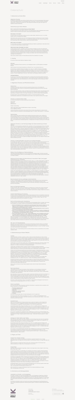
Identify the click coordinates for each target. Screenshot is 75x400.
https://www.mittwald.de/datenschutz (37, 67)
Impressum (38, 399)
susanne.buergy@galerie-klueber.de (33, 391)
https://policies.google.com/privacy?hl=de (28, 343)
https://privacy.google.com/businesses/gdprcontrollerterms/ (23, 364)
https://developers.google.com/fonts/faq (35, 342)
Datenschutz (33, 399)
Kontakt (43, 399)
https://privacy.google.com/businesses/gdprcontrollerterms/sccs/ (21, 365)
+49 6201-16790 (30, 390)
